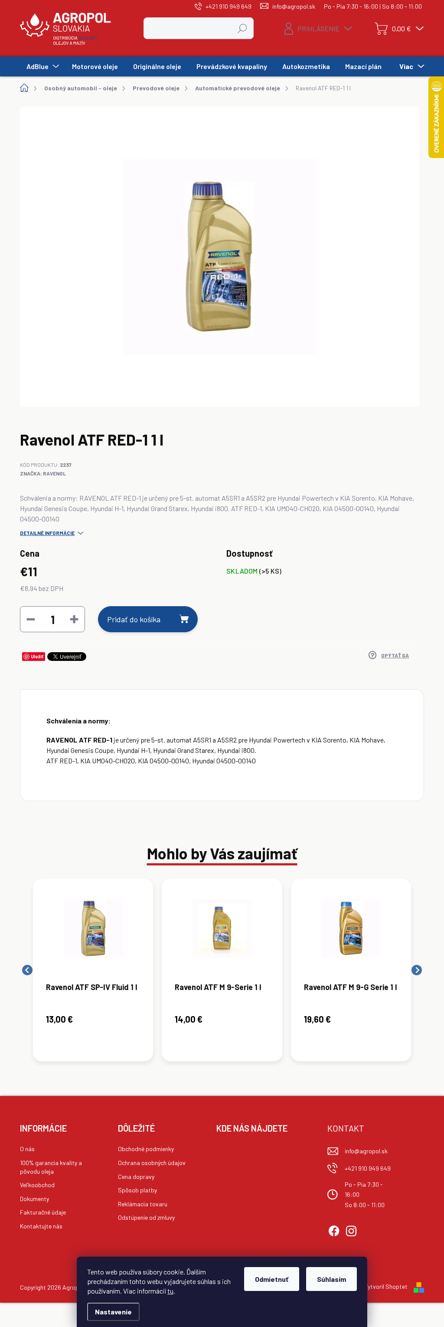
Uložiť (37, 656)
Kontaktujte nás (41, 1226)
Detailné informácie (47, 533)
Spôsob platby (137, 1190)
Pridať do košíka (133, 619)
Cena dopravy (136, 1176)
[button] (93, 1019)
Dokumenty (34, 1198)
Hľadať (242, 28)
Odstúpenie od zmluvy (146, 1217)
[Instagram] (351, 1229)
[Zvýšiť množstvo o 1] (74, 619)
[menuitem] (41, 66)
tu (170, 1291)
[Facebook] (333, 1229)
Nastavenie (113, 1311)
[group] (93, 970)
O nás (27, 1148)
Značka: (43, 473)
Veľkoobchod (37, 1184)
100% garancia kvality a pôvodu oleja (51, 1167)
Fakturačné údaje (43, 1212)
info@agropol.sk (366, 1151)
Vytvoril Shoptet (386, 1286)
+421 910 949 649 (368, 1168)
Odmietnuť (271, 1279)
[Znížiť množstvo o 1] (30, 619)
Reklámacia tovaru (142, 1204)
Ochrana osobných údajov (152, 1162)
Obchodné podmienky (146, 1148)
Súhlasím (331, 1279)
